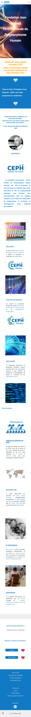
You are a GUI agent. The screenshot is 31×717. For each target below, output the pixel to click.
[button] (2, 2)
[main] (15, 31)
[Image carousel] (15, 528)
